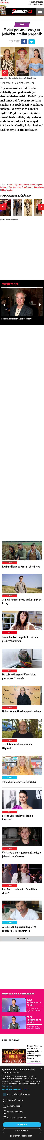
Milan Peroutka (6, 190)
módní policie (24, 185)
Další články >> (22, 939)
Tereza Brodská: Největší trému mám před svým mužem (20, 639)
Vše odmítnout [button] (21, 1131)
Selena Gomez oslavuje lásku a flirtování (17, 818)
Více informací (7, 1086)
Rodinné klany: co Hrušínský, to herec (21, 566)
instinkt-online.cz (34, 1062)
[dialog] (22, 1103)
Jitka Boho (34, 185)
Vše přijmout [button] (22, 1125)
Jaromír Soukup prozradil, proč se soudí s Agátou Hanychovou (19, 929)
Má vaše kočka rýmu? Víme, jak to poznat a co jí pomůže (19, 676)
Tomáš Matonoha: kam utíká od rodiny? (16, 319)
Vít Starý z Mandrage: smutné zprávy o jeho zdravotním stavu (21, 854)
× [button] (41, 1068)
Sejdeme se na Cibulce (34, 1002)
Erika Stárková (27, 187)
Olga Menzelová (15, 187)
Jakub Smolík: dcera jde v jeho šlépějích (17, 746)
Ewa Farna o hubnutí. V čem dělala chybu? (19, 891)
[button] (22, 1089)
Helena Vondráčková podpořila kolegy (21, 711)
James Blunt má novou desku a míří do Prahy (22, 601)
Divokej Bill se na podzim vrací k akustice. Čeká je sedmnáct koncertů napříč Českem (34, 1052)
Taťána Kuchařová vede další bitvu (19, 782)
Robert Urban (39, 187)
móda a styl (13, 185)
